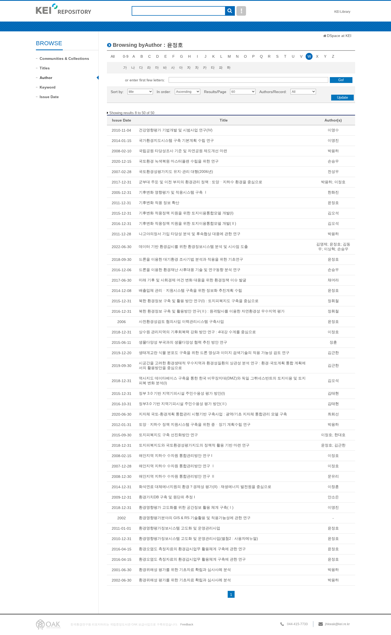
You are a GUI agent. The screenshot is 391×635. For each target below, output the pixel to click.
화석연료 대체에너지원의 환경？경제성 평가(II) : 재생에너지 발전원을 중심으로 (205, 486)
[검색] (229, 11)
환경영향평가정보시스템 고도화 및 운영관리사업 (179, 528)
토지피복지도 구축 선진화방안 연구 (168, 435)
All (113, 56)
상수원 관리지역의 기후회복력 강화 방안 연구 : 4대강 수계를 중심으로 (197, 332)
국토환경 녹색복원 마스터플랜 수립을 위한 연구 (179, 161)
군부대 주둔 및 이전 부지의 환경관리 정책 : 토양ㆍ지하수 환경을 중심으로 (200, 182)
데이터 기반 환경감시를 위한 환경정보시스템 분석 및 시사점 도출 (193, 246)
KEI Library (342, 12)
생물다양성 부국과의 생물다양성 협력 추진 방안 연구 (183, 342)
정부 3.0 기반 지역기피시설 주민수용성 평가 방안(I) (182, 393)
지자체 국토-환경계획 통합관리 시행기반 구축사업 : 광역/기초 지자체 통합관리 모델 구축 (213, 414)
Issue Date (49, 97)
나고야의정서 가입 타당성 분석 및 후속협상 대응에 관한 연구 (189, 234)
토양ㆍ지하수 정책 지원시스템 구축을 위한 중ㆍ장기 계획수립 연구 (195, 424)
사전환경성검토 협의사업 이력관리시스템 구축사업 (181, 321)
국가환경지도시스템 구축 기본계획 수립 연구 (176, 140)
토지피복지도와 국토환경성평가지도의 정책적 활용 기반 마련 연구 (194, 445)
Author (46, 78)
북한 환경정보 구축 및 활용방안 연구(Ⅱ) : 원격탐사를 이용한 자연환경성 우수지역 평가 (212, 311)
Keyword (48, 87)
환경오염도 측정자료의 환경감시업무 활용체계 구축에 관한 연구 (192, 549)
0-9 (125, 56)
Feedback (186, 624)
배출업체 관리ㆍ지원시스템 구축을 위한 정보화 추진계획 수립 (190, 290)
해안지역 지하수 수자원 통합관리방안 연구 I (175, 455)
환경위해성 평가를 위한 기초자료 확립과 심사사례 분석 (185, 569)
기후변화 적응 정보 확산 (159, 202)
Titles (45, 68)
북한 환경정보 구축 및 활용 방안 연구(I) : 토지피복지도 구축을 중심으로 (199, 301)
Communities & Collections (64, 58)
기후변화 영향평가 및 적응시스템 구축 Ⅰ (173, 192)
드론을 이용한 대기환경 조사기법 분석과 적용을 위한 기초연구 (191, 259)
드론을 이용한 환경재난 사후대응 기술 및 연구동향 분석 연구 (189, 270)
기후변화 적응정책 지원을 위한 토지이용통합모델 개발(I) (186, 213)
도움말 (241, 11)
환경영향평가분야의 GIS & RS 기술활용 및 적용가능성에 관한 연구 (195, 518)
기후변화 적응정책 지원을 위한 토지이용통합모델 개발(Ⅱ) (187, 223)
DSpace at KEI (339, 36)
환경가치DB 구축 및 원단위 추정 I (167, 497)
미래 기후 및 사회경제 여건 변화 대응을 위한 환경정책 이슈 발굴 (192, 280)
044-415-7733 (297, 624)
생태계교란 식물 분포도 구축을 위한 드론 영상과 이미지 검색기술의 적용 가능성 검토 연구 (214, 352)
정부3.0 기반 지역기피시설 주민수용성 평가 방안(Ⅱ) (183, 404)
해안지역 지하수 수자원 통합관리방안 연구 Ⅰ (177, 466)
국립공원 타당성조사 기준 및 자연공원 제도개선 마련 (183, 151)
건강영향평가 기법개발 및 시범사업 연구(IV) (176, 130)
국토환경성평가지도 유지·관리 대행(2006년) (176, 171)
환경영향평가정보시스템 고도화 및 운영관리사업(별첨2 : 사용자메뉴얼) (198, 538)
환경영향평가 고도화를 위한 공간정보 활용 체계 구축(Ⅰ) (186, 507)
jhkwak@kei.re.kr (337, 624)
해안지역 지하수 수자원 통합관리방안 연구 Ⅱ (177, 476)
